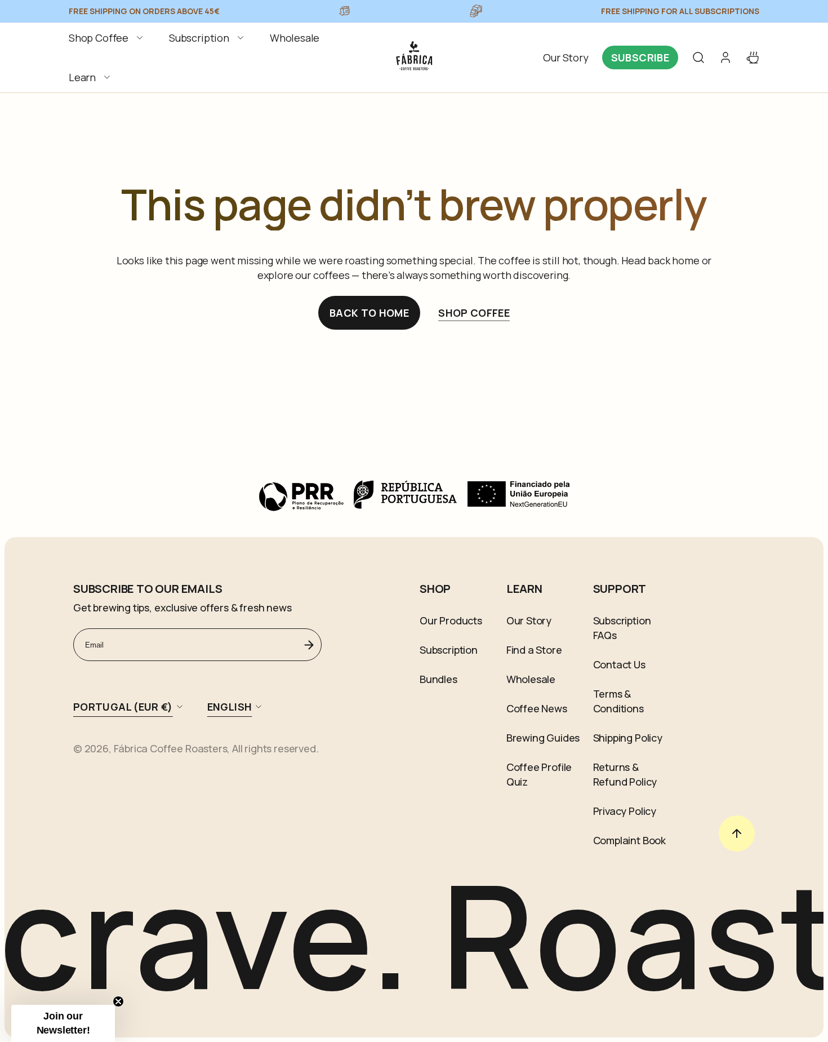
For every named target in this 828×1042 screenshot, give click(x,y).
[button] (107, 37)
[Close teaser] (118, 1001)
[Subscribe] (308, 644)
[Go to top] (737, 833)
